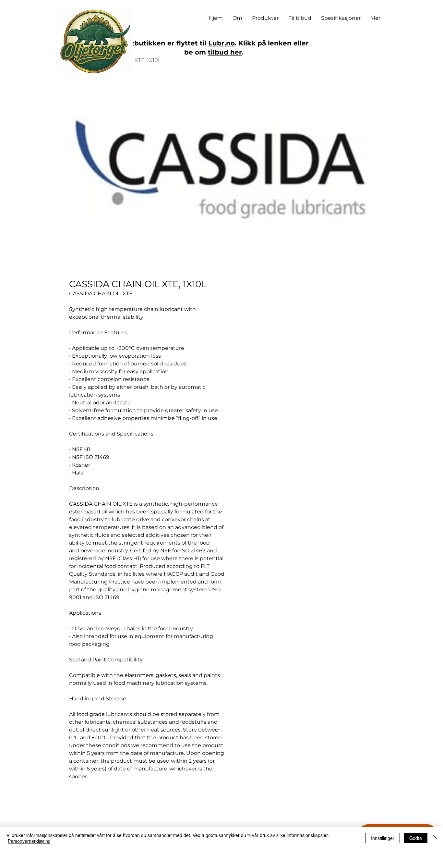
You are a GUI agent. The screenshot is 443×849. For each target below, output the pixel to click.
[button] (265, 18)
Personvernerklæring (29, 841)
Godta (415, 838)
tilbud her (225, 52)
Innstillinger (382, 838)
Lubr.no (222, 43)
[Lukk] (435, 838)
